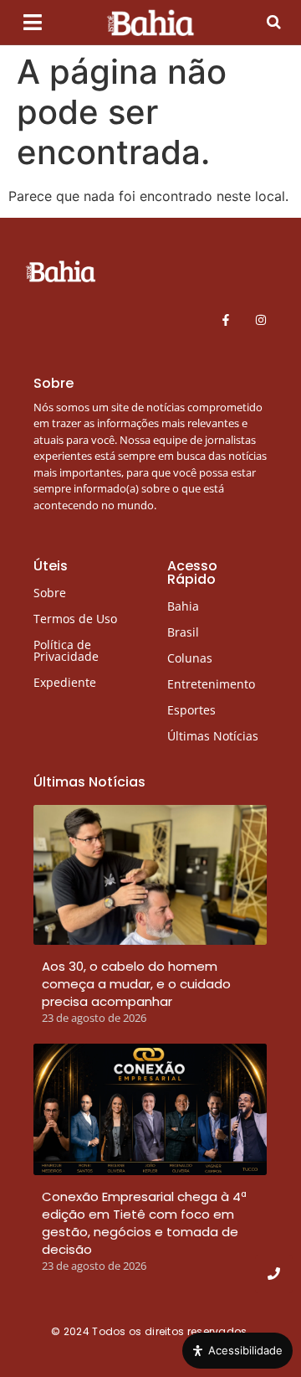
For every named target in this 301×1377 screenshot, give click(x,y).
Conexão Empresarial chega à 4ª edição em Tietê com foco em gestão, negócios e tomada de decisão (144, 1223)
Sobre (49, 593)
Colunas (189, 658)
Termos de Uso (75, 619)
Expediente (64, 682)
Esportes (191, 710)
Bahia (183, 606)
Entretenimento (211, 684)
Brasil (183, 632)
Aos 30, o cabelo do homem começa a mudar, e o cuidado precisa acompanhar (136, 983)
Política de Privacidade (66, 650)
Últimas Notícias (212, 736)
